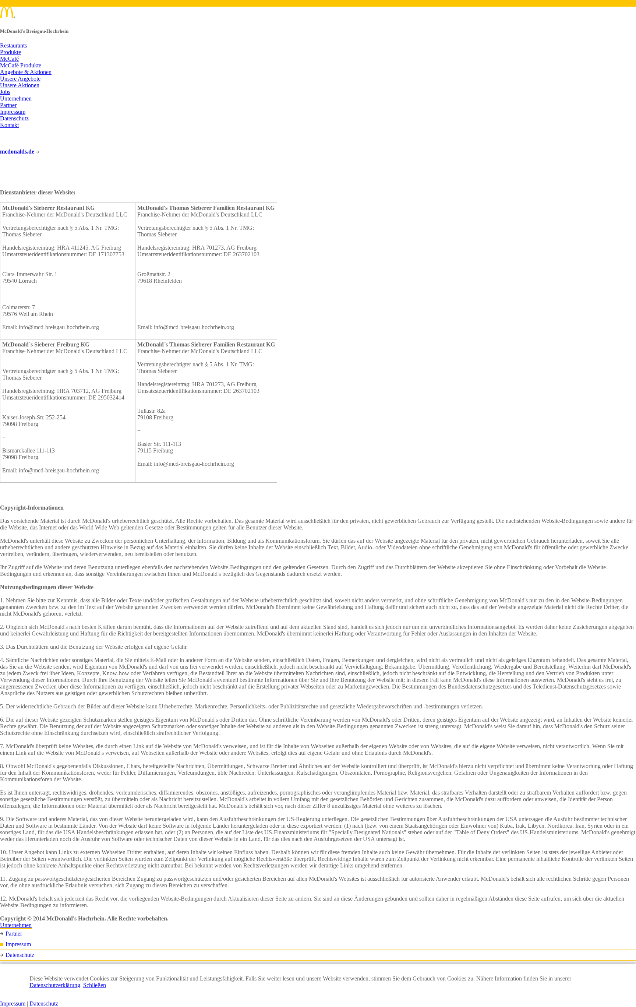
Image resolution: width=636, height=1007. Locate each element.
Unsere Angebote (20, 78)
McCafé (9, 59)
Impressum (12, 112)
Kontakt (9, 125)
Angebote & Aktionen (26, 72)
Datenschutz (14, 118)
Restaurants (13, 45)
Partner (8, 105)
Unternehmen (16, 98)
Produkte (10, 52)
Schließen (94, 985)
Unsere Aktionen (19, 85)
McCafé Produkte (20, 65)
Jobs (5, 92)
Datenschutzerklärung (54, 985)
